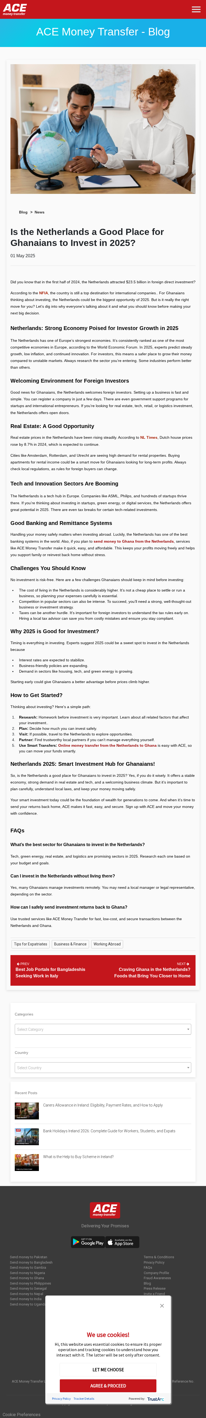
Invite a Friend (154, 1294)
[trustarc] (155, 1398)
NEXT (181, 964)
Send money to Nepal (26, 1294)
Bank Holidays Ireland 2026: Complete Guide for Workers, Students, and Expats (109, 1131)
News (40, 212)
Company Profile (156, 1273)
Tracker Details (83, 1399)
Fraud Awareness (157, 1278)
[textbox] (103, 1029)
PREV (24, 964)
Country (21, 1052)
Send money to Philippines (30, 1283)
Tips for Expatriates (30, 944)
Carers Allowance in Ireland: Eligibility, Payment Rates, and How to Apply (103, 1105)
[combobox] (103, 1029)
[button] (162, 1305)
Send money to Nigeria (27, 1273)
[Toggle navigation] (197, 9)
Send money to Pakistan (28, 1257)
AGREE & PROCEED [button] (108, 1386)
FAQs (148, 1267)
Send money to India (26, 1299)
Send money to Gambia (28, 1267)
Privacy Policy (154, 1262)
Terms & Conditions (159, 1257)
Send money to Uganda (28, 1304)
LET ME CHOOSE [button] (108, 1370)
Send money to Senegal (28, 1288)
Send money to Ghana (27, 1278)
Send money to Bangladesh (31, 1262)
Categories (24, 1014)
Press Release (154, 1288)
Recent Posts (26, 1093)
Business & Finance (70, 944)
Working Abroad (107, 944)
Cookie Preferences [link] (22, 1414)
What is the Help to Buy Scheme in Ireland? (78, 1157)
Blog (23, 212)
